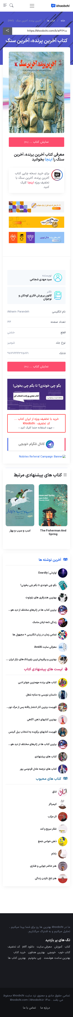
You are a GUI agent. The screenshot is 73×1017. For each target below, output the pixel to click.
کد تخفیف (14, 947)
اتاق (54, 792)
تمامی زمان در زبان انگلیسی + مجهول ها (35, 635)
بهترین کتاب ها (17, 958)
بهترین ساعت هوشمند (57, 958)
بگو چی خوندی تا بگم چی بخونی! (38, 585)
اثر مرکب (52, 817)
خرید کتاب (19, 952)
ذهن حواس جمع (47, 841)
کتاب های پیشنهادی (46, 756)
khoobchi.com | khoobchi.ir (27, 1000)
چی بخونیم (34, 958)
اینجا (49, 159)
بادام (54, 854)
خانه (63, 21)
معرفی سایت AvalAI (45, 647)
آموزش (58, 947)
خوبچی (51, 952)
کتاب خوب (64, 952)
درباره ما (45, 1008)
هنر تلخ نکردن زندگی (46, 878)
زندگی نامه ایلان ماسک (44, 622)
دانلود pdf (28, 947)
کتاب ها (51, 21)
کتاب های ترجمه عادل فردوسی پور (38, 769)
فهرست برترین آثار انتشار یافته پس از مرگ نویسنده (30, 707)
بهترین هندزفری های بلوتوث (41, 598)
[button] (11, 5)
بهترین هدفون (36, 952)
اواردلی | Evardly (47, 573)
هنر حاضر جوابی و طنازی (43, 866)
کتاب (67, 947)
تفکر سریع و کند (48, 829)
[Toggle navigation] (32, 5)
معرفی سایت (44, 947)
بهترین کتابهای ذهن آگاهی (42, 719)
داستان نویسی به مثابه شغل (41, 695)
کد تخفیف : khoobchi (36, 423)
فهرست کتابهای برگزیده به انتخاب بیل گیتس (32, 732)
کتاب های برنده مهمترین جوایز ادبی (37, 682)
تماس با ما (29, 1008)
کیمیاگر (53, 804)
